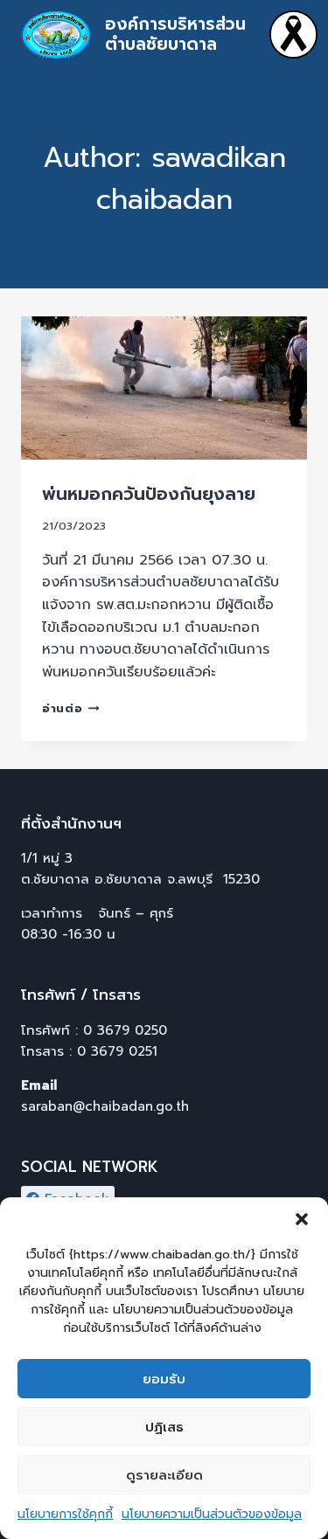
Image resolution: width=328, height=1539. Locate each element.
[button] (302, 1219)
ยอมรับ (164, 1379)
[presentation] (164, 388)
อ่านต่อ (70, 708)
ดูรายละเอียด (164, 1475)
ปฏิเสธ (164, 1427)
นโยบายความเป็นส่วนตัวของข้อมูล (212, 1514)
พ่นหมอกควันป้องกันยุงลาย (148, 494)
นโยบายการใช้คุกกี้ (65, 1514)
